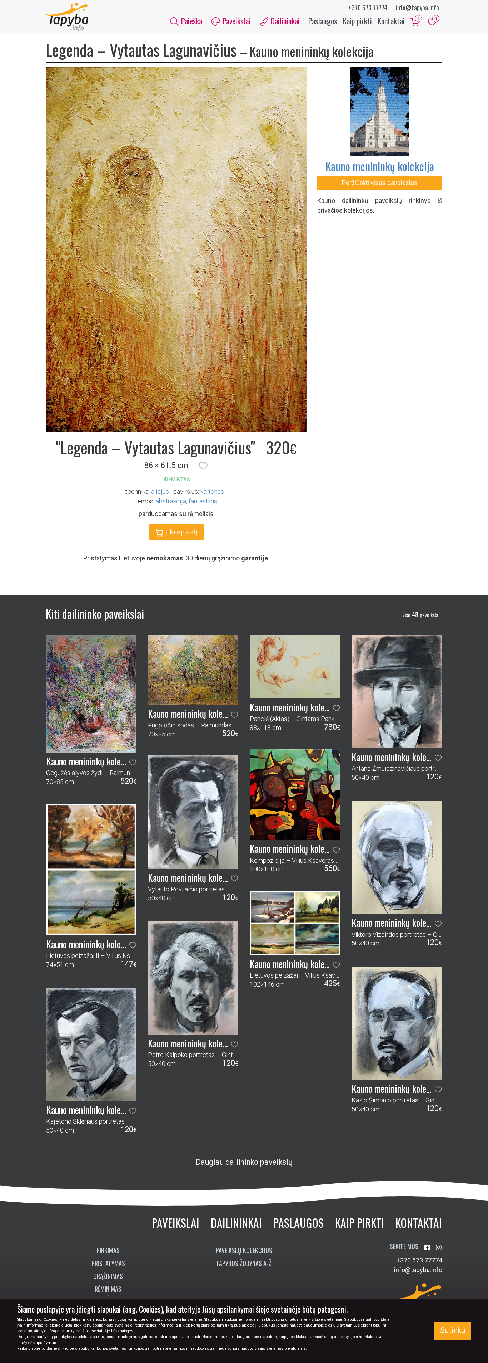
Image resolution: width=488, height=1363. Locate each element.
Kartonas (212, 491)
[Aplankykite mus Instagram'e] (438, 1247)
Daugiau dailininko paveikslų (244, 1162)
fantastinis (203, 501)
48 (421, 614)
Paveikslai (175, 1222)
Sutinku (452, 1330)
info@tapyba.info (417, 7)
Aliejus (160, 491)
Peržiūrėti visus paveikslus (380, 182)
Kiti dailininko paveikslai (95, 613)
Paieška (190, 20)
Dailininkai (236, 1222)
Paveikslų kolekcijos (244, 1250)
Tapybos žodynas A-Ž (244, 1263)
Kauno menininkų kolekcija (379, 165)
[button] (203, 465)
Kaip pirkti (357, 20)
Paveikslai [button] (235, 20)
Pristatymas (108, 1263)
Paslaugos (322, 20)
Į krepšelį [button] (180, 532)
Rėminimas (108, 1289)
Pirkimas (108, 1250)
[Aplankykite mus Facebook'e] (428, 1247)
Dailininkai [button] (284, 20)
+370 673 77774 (367, 7)
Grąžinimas (108, 1276)
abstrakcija (171, 501)
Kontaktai (391, 20)
